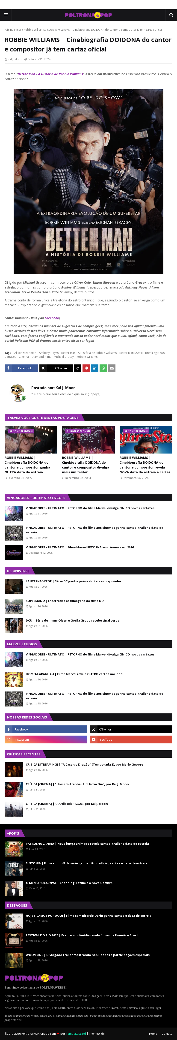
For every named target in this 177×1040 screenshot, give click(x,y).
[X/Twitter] (56, 368)
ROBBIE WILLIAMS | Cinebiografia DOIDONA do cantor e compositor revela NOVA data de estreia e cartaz (145, 464)
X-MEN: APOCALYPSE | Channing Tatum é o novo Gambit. (69, 883)
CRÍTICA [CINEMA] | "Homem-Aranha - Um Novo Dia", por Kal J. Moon (77, 784)
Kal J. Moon (15, 59)
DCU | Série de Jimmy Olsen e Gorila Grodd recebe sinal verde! (73, 620)
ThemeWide (97, 1034)
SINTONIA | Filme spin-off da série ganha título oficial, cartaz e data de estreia (86, 863)
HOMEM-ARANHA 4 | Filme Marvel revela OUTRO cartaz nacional (74, 674)
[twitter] (131, 729)
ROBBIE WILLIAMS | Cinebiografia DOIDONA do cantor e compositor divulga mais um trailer (85, 464)
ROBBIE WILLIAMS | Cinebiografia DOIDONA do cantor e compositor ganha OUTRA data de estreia (27, 464)
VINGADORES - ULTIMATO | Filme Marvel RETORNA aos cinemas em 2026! (80, 547)
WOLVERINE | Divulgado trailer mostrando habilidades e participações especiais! (88, 955)
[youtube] (131, 739)
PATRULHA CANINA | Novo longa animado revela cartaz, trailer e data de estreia (87, 844)
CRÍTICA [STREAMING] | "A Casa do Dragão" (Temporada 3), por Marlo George (84, 764)
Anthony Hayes (49, 353)
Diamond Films (41, 357)
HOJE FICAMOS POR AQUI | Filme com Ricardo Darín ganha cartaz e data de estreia (88, 916)
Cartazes (10, 357)
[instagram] (46, 739)
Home (153, 1034)
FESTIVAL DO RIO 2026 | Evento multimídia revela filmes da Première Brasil (82, 935)
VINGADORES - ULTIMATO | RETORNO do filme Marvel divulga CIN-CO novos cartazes (90, 508)
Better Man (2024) (130, 353)
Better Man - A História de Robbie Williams (50, 74)
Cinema (24, 357)
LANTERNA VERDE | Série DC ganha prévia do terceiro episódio (73, 581)
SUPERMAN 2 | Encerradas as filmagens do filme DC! (65, 601)
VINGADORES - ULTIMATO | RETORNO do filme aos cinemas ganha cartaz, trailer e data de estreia (94, 530)
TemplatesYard (76, 1034)
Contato (167, 1034)
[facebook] (46, 729)
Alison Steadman (25, 353)
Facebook (52, 318)
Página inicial (13, 30)
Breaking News (155, 353)
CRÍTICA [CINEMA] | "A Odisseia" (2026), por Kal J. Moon (67, 804)
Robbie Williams (34, 30)
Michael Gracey (64, 357)
